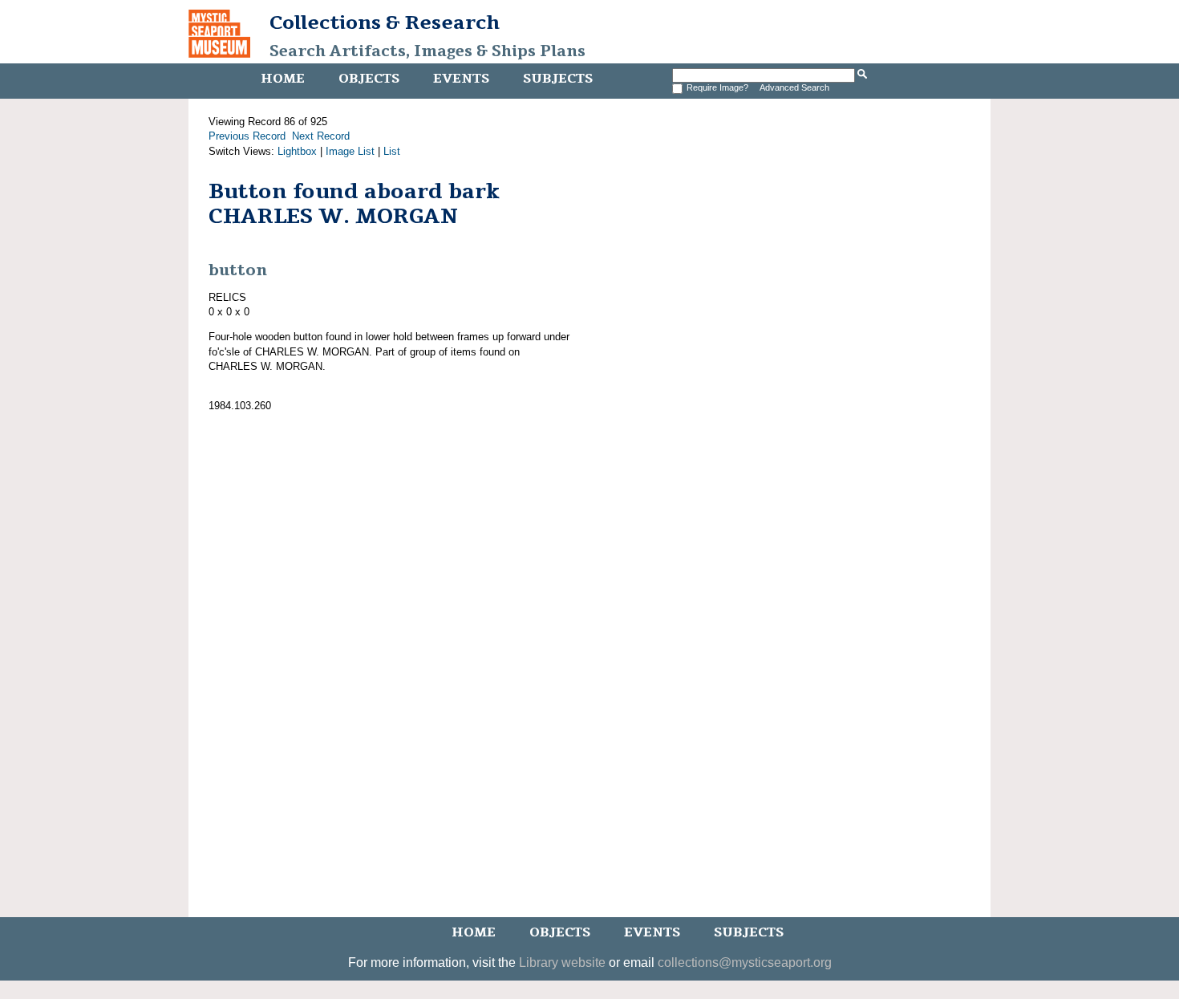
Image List (350, 151)
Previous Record (247, 136)
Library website (562, 962)
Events (461, 78)
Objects (368, 78)
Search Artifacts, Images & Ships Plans (427, 51)
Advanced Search (794, 87)
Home (283, 78)
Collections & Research (384, 22)
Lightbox (297, 151)
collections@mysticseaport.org (745, 962)
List (391, 151)
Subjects (558, 78)
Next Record (321, 136)
